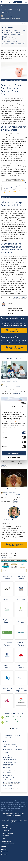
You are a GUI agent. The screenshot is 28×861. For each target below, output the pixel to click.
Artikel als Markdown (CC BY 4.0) (20, 297)
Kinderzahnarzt (8, 767)
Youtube (4, 854)
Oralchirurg (7, 773)
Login (9, 2)
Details (14, 407)
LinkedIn (4, 849)
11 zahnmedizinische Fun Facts (9, 489)
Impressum (5, 825)
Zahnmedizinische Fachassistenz (13, 749)
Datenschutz (5, 830)
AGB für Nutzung (6, 828)
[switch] (24, 437)
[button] (26, 2)
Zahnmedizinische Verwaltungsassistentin (9, 776)
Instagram (5, 852)
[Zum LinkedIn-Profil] (12, 313)
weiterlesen (16, 394)
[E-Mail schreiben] (8, 313)
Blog (5, 5)
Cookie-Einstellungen (7, 833)
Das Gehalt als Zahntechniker (9, 381)
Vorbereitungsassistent (10, 744)
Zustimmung (5, 407)
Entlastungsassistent (10, 762)
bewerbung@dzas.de (6, 557)
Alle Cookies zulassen (14, 453)
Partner (6, 752)
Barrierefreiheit (6, 836)
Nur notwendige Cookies (14, 457)
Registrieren (18, 2)
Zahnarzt (6, 741)
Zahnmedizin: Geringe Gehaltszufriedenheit (9, 39)
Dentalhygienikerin (9, 770)
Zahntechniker (8, 780)
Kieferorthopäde (8, 765)
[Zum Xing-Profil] (10, 313)
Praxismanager (8, 785)
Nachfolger (7, 755)
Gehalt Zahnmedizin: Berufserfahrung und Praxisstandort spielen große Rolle (13, 43)
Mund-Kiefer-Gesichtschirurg (12, 782)
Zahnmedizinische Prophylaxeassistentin (9, 758)
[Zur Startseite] (1, 5)
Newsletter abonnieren (8, 844)
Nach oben (15, 728)
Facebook (4, 846)
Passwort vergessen (7, 841)
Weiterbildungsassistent (11, 788)
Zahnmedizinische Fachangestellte (13, 747)
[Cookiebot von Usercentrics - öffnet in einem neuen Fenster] (20, 403)
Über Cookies (22, 407)
